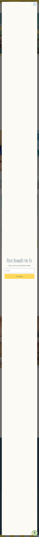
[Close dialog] (34, 4)
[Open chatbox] (35, 533)
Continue (19, 276)
